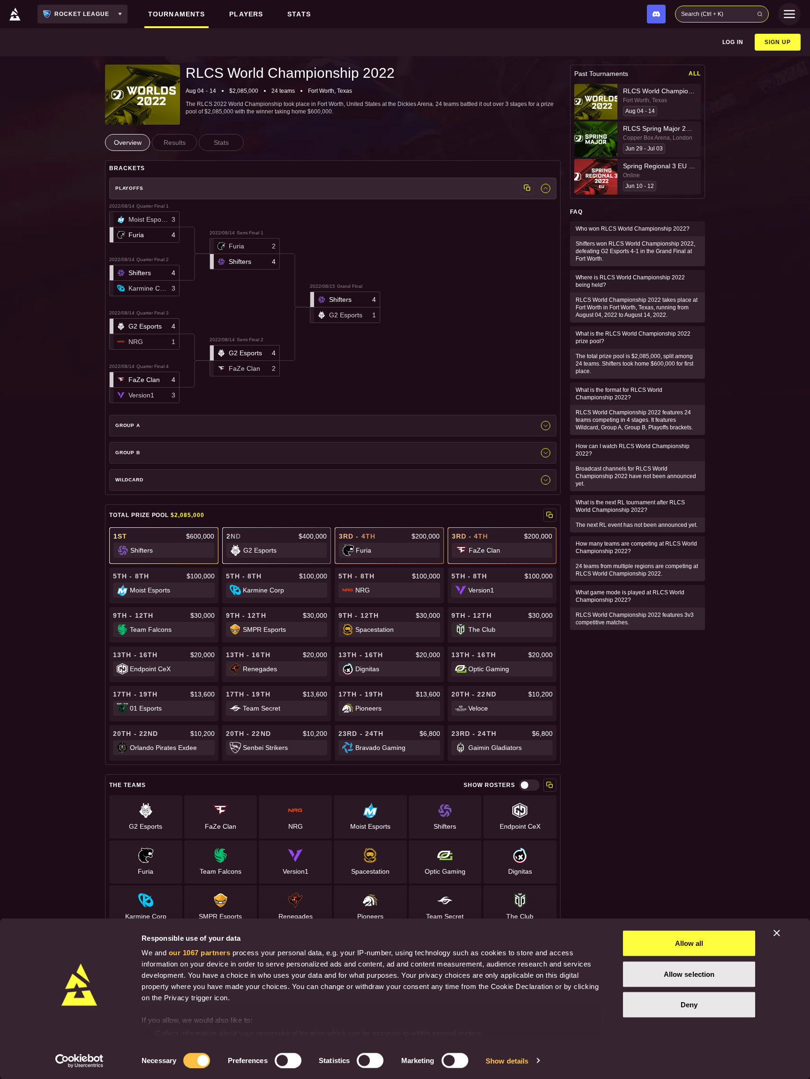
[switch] (288, 1060)
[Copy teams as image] (549, 785)
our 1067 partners (200, 953)
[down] (545, 188)
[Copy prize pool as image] (549, 515)
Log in (733, 42)
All (695, 73)
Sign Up (778, 42)
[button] (144, 227)
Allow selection (689, 974)
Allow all (689, 943)
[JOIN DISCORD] (656, 14)
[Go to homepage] (15, 14)
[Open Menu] (789, 14)
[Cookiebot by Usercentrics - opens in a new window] (79, 1061)
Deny (689, 1005)
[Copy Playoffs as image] (527, 188)
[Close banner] (776, 933)
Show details (507, 1060)
